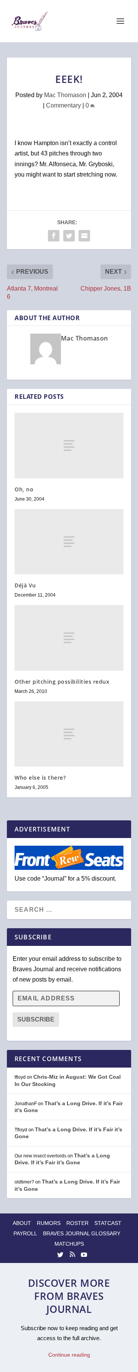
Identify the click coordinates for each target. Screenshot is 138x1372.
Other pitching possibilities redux (62, 681)
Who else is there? (40, 777)
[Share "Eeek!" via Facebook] (53, 235)
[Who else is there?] (69, 734)
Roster (77, 1223)
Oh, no (24, 489)
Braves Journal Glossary (81, 1233)
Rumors (49, 1223)
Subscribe (35, 1019)
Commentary (63, 105)
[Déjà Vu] (69, 541)
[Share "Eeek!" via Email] (84, 235)
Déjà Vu (25, 585)
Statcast (108, 1223)
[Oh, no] (69, 445)
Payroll (25, 1233)
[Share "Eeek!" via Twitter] (69, 235)
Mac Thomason (65, 95)
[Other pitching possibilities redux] (69, 637)
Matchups (69, 1244)
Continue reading (69, 1355)
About (22, 1223)
